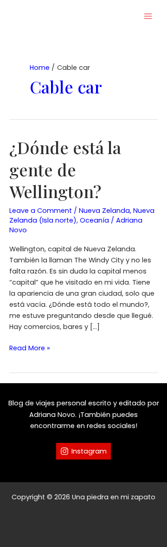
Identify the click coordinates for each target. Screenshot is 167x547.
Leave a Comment (40, 210)
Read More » (29, 348)
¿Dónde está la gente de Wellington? (65, 169)
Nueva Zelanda (104, 210)
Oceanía (94, 220)
